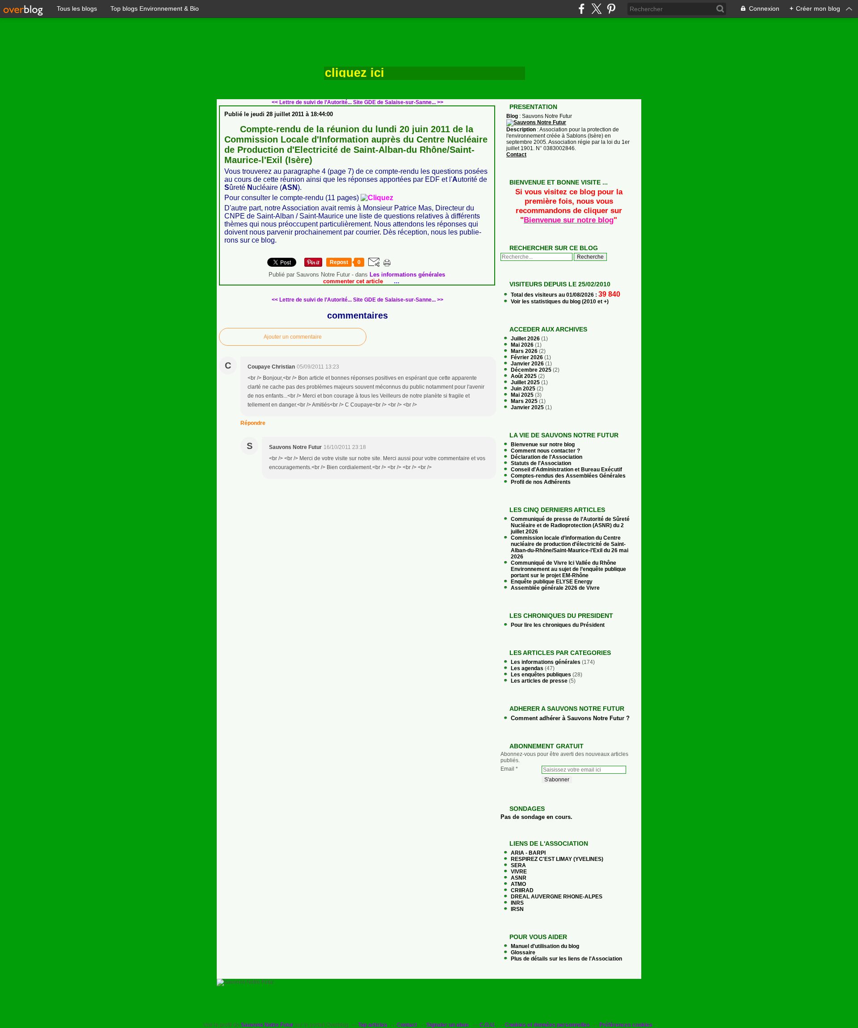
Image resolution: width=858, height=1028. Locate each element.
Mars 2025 (525, 401)
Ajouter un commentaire (293, 337)
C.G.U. (487, 1025)
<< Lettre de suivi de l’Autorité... (312, 102)
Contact (516, 154)
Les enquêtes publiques (541, 674)
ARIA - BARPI (528, 853)
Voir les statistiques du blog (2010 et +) (560, 301)
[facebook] (581, 9)
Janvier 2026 (528, 364)
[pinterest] (611, 9)
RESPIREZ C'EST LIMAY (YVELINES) (557, 859)
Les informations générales (407, 274)
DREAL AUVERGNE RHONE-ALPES (556, 897)
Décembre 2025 (532, 370)
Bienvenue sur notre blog (543, 444)
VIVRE (519, 872)
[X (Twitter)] (596, 9)
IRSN (517, 909)
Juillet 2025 (526, 382)
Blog (512, 116)
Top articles (372, 1025)
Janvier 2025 (528, 407)
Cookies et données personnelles (547, 1025)
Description (521, 129)
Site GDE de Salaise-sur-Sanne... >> (398, 102)
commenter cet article (354, 281)
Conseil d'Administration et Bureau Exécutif (566, 469)
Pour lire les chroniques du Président (558, 625)
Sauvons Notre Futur (267, 1025)
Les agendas (527, 668)
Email (507, 769)
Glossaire (523, 952)
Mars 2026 (525, 351)
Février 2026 (527, 357)
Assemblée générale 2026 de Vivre (555, 588)
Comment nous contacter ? (545, 451)
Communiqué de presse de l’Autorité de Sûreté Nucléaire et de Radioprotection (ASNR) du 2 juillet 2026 (570, 525)
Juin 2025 (524, 389)
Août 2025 (524, 376)
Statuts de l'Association (541, 463)
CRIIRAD (522, 890)
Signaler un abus (448, 1025)
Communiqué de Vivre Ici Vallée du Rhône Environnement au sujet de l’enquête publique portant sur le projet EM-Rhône (568, 569)
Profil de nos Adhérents (541, 482)
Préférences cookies (625, 1025)
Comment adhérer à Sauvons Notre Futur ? (570, 718)
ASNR (518, 878)
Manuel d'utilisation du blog (545, 946)
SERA (518, 865)
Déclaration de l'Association (546, 457)
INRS (517, 903)
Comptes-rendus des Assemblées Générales (568, 476)
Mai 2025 (523, 395)
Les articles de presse (539, 681)
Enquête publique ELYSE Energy (552, 582)
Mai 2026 (523, 345)
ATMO (518, 884)
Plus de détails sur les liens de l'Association (566, 959)
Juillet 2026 (526, 339)
